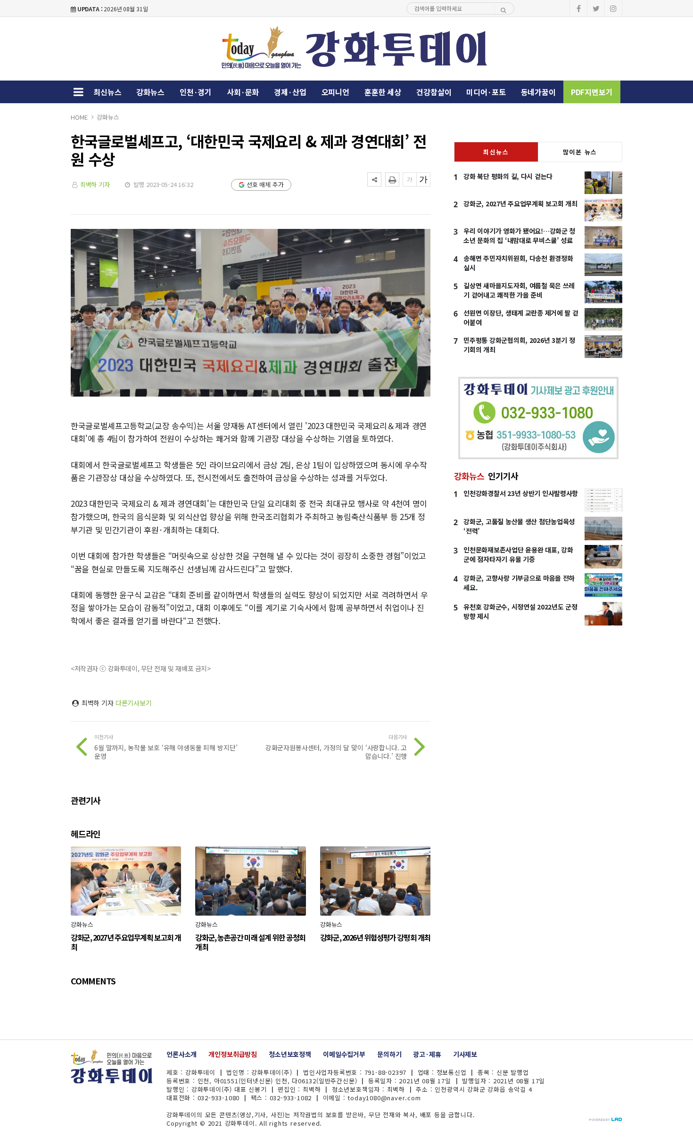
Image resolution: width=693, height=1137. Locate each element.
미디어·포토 (485, 91)
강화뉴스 (150, 91)
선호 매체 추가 (265, 184)
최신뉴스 (107, 91)
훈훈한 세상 (382, 91)
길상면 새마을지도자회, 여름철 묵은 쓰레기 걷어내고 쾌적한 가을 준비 (519, 290)
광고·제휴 (427, 1054)
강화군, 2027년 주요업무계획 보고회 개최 (520, 203)
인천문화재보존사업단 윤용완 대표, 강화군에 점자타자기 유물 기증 (518, 554)
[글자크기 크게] (423, 179)
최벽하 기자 (95, 184)
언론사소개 (181, 1054)
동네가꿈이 (538, 91)
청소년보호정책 (290, 1054)
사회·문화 (243, 91)
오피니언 (335, 91)
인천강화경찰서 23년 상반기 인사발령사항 (520, 493)
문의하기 (389, 1054)
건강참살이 (433, 91)
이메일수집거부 (344, 1054)
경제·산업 (290, 91)
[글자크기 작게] (410, 179)
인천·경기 (196, 91)
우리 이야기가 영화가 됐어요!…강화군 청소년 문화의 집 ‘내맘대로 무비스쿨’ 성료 (519, 235)
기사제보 (465, 1054)
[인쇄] (392, 179)
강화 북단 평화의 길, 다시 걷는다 (508, 176)
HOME (79, 117)
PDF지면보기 (592, 91)
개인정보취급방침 (232, 1054)
